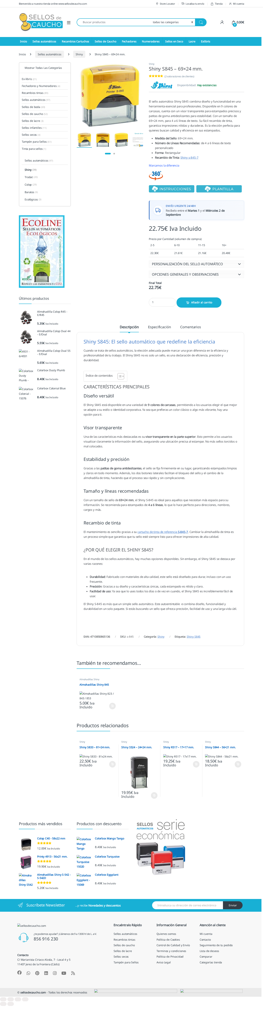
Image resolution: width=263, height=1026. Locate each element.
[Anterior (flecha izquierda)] (3, 1004)
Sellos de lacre (33, 121)
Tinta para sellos (34, 149)
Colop (31, 184)
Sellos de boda (33, 107)
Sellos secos (31, 134)
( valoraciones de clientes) (179, 76)
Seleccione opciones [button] (109, 706)
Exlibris (205, 41)
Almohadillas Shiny (89, 679)
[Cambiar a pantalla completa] (10, 999)
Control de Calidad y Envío (173, 945)
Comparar (206, 956)
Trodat (31, 177)
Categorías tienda (211, 962)
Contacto (205, 939)
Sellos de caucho (35, 114)
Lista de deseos (209, 951)
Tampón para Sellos (37, 141)
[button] (196, 263)
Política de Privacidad (170, 956)
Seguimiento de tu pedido (216, 945)
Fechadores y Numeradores (41, 86)
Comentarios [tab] (190, 327)
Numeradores (150, 41)
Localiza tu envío (195, 3)
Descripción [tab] (129, 327)
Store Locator (167, 3)
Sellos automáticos (44, 41)
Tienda (218, 3)
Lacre (192, 41)
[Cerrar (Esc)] (25, 999)
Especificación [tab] (159, 327)
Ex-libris (29, 79)
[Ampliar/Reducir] (3, 999)
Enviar (233, 905)
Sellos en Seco (174, 41)
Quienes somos (166, 934)
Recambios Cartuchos (75, 41)
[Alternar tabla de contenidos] (119, 376)
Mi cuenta (238, 3)
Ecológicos (33, 199)
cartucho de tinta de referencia (162, 532)
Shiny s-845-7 (189, 157)
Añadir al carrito (201, 302)
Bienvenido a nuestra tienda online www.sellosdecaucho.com (53, 3)
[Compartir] (18, 999)
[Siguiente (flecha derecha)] (10, 1004)
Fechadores (129, 41)
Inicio (23, 41)
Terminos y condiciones (171, 951)
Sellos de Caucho (105, 41)
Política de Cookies (168, 939)
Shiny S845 (194, 636)
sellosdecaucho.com (33, 992)
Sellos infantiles (34, 128)
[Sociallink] (19, 972)
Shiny (79, 54)
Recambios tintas (35, 93)
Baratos (31, 192)
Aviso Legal (164, 962)
